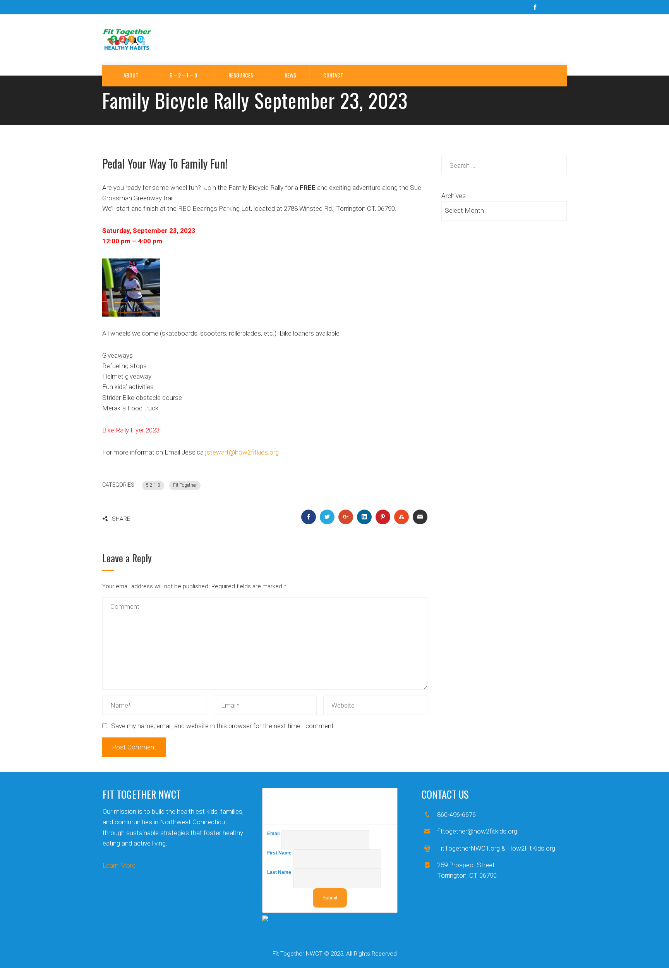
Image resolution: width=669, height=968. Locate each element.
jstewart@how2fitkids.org (242, 452)
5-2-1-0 (153, 485)
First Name (280, 853)
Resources (240, 75)
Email (274, 833)
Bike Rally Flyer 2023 (131, 430)
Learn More (119, 865)
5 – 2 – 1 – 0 (183, 75)
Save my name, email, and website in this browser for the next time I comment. (223, 726)
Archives (453, 196)
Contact (333, 75)
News (290, 75)
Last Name (280, 872)
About (131, 75)
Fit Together (185, 485)
